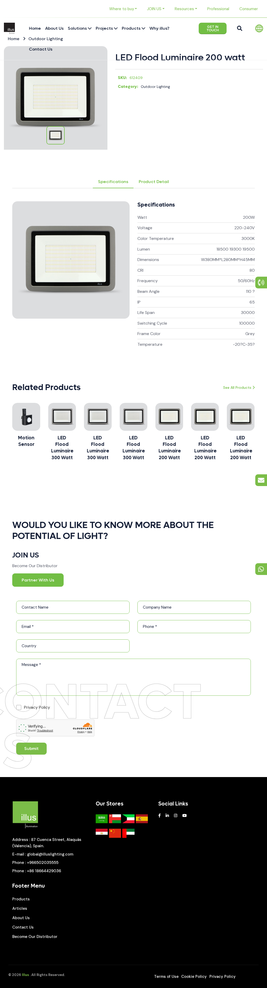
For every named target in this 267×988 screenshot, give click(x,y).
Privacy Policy (222, 976)
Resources (184, 8)
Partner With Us (38, 580)
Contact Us (23, 927)
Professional (218, 8)
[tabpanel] (133, 280)
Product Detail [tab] (154, 181)
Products (21, 899)
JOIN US (154, 8)
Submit (31, 748)
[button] (12, 433)
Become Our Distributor (34, 936)
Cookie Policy (194, 976)
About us (21, 917)
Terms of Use (166, 976)
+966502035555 (42, 862)
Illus (25, 975)
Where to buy (121, 8)
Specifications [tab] (113, 181)
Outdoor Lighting (155, 86)
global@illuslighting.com (50, 854)
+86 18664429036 (44, 871)
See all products (237, 387)
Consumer (248, 8)
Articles (19, 908)
